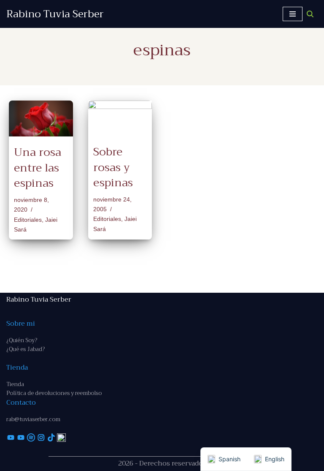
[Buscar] (310, 14)
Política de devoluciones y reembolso (54, 393)
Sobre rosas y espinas (113, 167)
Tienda (15, 384)
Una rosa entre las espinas (37, 168)
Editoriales (28, 219)
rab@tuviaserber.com (33, 419)
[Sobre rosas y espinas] (120, 118)
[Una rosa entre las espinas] (41, 118)
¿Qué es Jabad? (25, 349)
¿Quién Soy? (21, 340)
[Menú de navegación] (292, 14)
